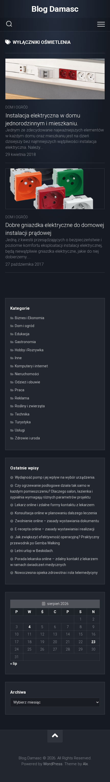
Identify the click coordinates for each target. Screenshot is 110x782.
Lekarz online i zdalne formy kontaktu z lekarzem (54, 505)
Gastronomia (25, 342)
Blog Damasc (55, 9)
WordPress (52, 764)
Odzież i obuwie (27, 382)
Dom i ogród (16, 107)
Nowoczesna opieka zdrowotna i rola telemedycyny (56, 573)
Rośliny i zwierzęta (30, 406)
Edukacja (22, 334)
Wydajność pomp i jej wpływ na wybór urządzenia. (55, 477)
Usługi (20, 430)
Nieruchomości (27, 374)
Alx (85, 764)
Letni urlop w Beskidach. (34, 551)
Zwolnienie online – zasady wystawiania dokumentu (57, 521)
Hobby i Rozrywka (29, 350)
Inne (18, 358)
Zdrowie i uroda (27, 438)
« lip (13, 664)
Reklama (22, 398)
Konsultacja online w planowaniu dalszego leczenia (56, 513)
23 (93, 642)
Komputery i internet (31, 366)
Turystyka (23, 422)
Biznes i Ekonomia (29, 318)
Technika (22, 414)
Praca (19, 390)
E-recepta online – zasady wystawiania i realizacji (54, 529)
